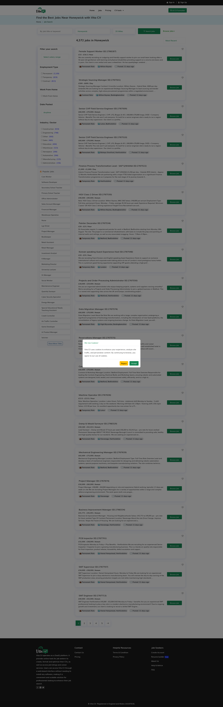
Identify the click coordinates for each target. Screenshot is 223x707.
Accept (134, 363)
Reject (124, 363)
